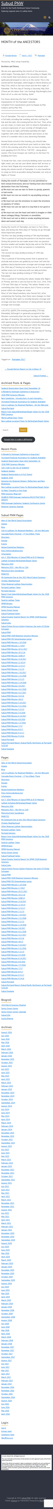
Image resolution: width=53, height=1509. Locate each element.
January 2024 (6, 1129)
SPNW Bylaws (6, 603)
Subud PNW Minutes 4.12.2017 (13, 692)
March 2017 (6, 1377)
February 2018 (7, 1340)
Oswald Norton (11, 55)
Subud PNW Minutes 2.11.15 (12, 669)
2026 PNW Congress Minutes (13, 395)
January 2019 (6, 1307)
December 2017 (7, 1347)
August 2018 (6, 1320)
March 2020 (6, 1260)
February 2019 (7, 1303)
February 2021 (7, 1226)
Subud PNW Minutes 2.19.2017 (13, 672)
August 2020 (6, 1243)
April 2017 (5, 1374)
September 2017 (8, 1357)
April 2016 (5, 1414)
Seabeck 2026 (7, 478)
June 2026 (5, 1039)
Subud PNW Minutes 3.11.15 (12, 679)
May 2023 (5, 1156)
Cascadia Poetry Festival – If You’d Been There (20, 534)
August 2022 (6, 1183)
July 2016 (5, 1404)
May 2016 (5, 1410)
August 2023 (6, 1146)
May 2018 (5, 1330)
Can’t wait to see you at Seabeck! (15, 467)
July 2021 (5, 1213)
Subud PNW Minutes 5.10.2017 (13, 702)
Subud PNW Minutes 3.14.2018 (13, 682)
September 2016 (8, 1397)
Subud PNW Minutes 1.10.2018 (13, 642)
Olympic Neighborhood (10, 581)
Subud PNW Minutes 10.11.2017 (14, 649)
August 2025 (6, 1066)
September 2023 (8, 1143)
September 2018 (8, 1317)
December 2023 (7, 1133)
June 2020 (5, 1250)
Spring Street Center (9, 610)
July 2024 (5, 1109)
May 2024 (5, 1116)
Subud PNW (12, 3)
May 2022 (5, 1193)
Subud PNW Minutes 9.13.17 (12, 733)
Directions (5, 537)
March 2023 (6, 1159)
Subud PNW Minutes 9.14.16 (12, 736)
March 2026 (6, 1049)
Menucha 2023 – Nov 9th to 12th (14, 567)
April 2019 (5, 1297)
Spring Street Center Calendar (13, 1012)
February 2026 (7, 1052)
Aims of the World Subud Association (16, 520)
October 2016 (7, 1394)
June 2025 (5, 1072)
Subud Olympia (41, 375)
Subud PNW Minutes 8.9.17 (12, 729)
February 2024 (7, 1126)
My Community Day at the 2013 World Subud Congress (23, 577)
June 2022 (5, 1190)
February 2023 (7, 1163)
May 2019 (5, 1293)
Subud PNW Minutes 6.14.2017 (13, 716)
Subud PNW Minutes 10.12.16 (13, 652)
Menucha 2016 (7, 564)
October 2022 (7, 1176)
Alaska (4, 524)
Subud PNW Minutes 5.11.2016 (13, 706)
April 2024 (5, 1119)
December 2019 (7, 1270)
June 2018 (5, 1327)
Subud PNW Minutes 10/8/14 (13, 656)
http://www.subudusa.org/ (12, 550)
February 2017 (7, 1380)
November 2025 (7, 1059)
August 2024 (6, 1106)
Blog (3, 527)
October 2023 (7, 1139)
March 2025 (6, 1082)
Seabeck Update (8, 471)
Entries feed (6, 1431)
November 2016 (7, 1390)
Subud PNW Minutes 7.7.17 (12, 726)
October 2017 (7, 1354)
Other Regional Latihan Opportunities (16, 584)
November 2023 (7, 1136)
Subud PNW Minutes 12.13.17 (13, 666)
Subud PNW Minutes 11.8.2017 (13, 659)
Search (23, 430)
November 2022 (7, 1173)
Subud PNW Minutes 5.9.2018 (13, 712)
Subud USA (5, 1015)
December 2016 (7, 1387)
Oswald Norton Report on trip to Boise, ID (23, 369)
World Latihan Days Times (12, 418)
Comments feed (7, 1434)
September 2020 (8, 1240)
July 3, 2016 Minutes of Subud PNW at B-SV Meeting (22, 557)
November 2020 (7, 1236)
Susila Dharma (7, 1018)
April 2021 (5, 1220)
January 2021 (6, 1230)
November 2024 (7, 1096)
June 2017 (5, 1367)
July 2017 (5, 1364)
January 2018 (6, 1344)
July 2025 (5, 1069)
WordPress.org (7, 1438)
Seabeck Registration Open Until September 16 (20, 388)
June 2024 (5, 1113)
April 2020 (5, 1256)
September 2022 (8, 1179)
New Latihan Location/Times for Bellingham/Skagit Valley (25, 421)
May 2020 (5, 1253)
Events (4, 544)
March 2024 (6, 1123)
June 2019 (5, 1290)
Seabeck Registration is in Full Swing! (16, 474)
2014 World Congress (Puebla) (13, 1005)
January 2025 (6, 1089)
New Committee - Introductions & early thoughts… (22, 398)
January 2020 (6, 1267)
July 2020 (5, 1246)
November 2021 (7, 1206)
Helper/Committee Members (12, 547)
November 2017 (7, 1350)
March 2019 (6, 1300)
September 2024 (8, 1102)
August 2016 (6, 1400)
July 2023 (5, 1149)
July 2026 (5, 1036)
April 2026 (5, 1046)
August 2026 (6, 1032)
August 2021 (6, 1210)
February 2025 (7, 1086)
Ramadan (41, 55)
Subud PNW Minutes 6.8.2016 (13, 719)
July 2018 (5, 1323)
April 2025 (5, 1079)
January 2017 (6, 1384)
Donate (4, 540)
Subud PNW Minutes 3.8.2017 (13, 686)
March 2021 (6, 1223)
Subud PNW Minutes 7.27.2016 (13, 723)
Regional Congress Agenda (12, 506)
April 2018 (5, 1333)
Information (6, 554)
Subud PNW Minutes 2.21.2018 (13, 676)
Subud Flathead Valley (10, 613)
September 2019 (8, 1280)
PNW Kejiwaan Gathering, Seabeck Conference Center (23, 503)
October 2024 (7, 1099)
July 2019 (5, 1287)
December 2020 (7, 1233)
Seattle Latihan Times (10, 600)
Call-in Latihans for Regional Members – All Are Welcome (25, 530)
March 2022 (6, 1200)
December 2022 (7, 1169)
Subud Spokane (7, 749)
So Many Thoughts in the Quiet (14, 490)
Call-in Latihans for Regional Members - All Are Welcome (24, 405)
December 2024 (7, 1092)
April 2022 (5, 1196)
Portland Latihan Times (11, 587)
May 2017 (5, 1370)
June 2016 (5, 1407)
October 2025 (7, 1062)
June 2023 (5, 1153)
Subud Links (6, 623)
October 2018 (7, 1313)
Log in (3, 1428)
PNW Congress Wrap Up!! (11, 494)
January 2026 (6, 1056)
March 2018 (6, 1337)
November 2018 (7, 1310)
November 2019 (7, 1273)
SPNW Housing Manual (10, 607)
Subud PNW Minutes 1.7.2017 (13, 646)
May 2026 (5, 1042)
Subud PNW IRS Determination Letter (16, 639)
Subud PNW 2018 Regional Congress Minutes (19, 636)
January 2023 (6, 1166)
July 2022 (5, 1186)
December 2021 (7, 1203)
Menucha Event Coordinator (12, 570)
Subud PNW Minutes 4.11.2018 (13, 689)
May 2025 (5, 1076)
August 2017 (6, 1360)
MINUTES (5, 574)
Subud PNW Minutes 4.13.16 (12, 696)
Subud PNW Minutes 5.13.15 (12, 709)
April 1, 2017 (27, 55)
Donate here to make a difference (18, 439)
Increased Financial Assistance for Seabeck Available (23, 401)
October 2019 (7, 1277)
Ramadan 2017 (18, 359)
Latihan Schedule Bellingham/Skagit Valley (19, 560)
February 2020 (7, 1263)
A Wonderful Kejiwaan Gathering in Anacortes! (20, 391)
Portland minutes (8, 591)
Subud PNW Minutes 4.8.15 (12, 699)
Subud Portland (7, 408)
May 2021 (5, 1216)
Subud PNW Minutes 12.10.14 (13, 662)
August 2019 (6, 1283)
